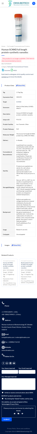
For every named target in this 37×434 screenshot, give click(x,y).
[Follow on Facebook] (3, 363)
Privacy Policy (11, 428)
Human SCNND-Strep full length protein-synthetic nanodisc (8, 265)
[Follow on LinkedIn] (10, 363)
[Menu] (2, 3)
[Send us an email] (7, 363)
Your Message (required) (9, 376)
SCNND (18, 102)
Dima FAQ (21, 85)
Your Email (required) (25, 368)
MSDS (15, 70)
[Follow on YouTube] (14, 363)
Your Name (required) (8, 368)
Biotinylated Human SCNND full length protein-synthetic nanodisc (27, 265)
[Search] (33, 3)
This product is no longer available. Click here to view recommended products (17, 60)
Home (3, 46)
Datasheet (7, 70)
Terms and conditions (23, 428)
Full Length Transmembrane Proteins (18, 46)
